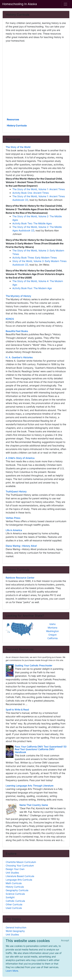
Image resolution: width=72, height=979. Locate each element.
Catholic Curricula (15, 900)
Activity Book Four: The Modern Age (32, 288)
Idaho (52, 624)
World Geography (15, 931)
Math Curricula (14, 883)
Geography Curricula (17, 890)
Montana (52, 627)
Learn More (12, 970)
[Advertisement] (36, 80)
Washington (52, 631)
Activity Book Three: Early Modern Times (34, 257)
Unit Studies (12, 872)
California (52, 638)
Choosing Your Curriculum (20, 865)
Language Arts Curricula (19, 879)
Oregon (52, 634)
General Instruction (16, 927)
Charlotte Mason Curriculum (21, 862)
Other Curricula (14, 904)
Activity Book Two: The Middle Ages (32, 223)
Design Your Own (15, 869)
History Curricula (17, 125)
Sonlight (10, 897)
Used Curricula (14, 907)
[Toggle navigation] (65, 4)
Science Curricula (15, 893)
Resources (13, 119)
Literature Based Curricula (20, 876)
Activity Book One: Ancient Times (30, 192)
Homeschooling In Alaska (19, 4)
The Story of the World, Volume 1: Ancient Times (38, 189)
